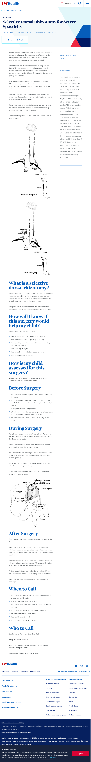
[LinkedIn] (86, 665)
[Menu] (87, 3)
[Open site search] (79, 3)
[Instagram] (81, 665)
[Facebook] (75, 665)
